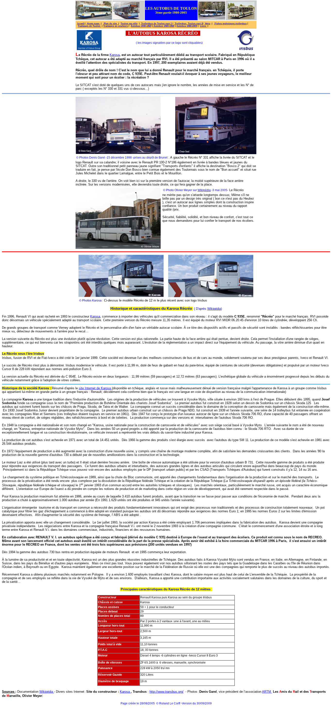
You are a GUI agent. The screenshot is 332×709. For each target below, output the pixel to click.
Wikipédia (204, 190)
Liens (203, 26)
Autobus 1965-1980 (163, 26)
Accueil (80, 23)
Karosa (115, 55)
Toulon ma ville (129, 23)
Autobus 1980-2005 (186, 26)
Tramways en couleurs (115, 26)
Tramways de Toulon (89, 26)
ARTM (267, 691)
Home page (93, 23)
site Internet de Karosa (95, 388)
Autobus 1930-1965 (141, 26)
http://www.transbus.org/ (166, 691)
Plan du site (110, 23)
